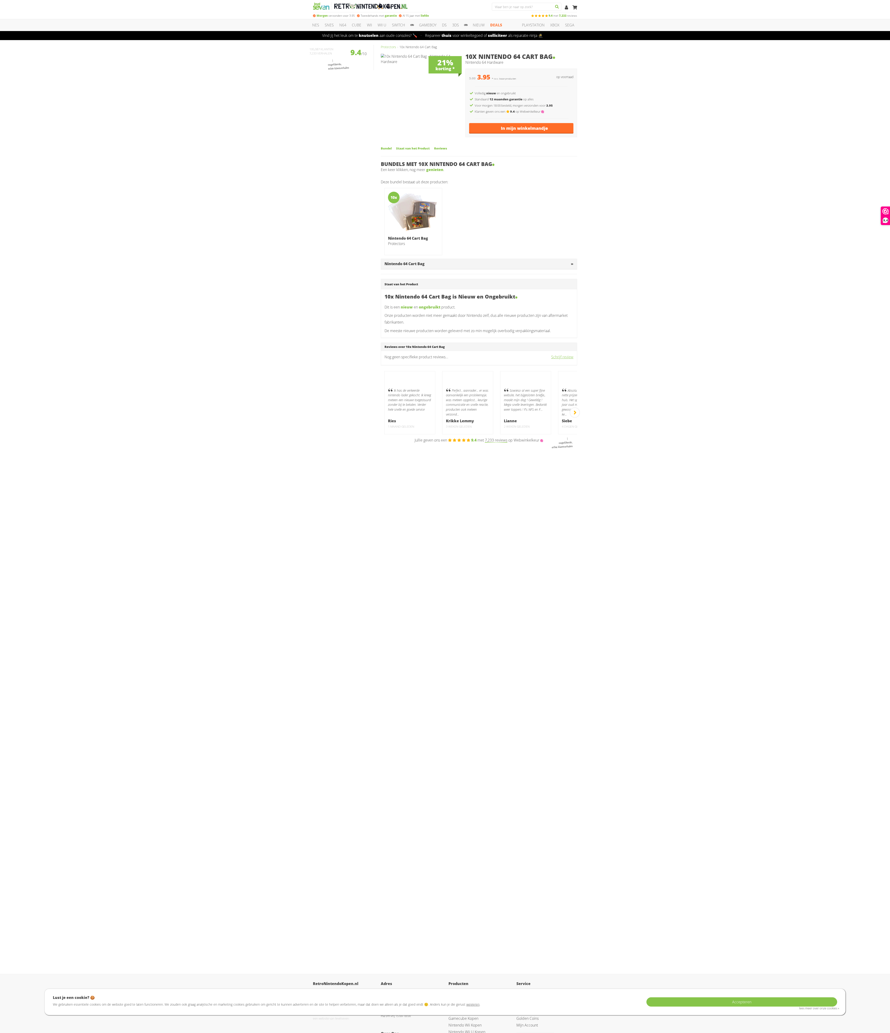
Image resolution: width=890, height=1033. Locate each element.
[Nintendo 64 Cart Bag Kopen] (413, 212)
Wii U (382, 25)
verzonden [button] (336, 16)
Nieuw (479, 25)
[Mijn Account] (567, 7)
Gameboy (427, 25)
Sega (569, 25)
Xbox (554, 25)
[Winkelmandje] (574, 7)
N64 (342, 25)
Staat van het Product (413, 148)
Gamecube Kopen (463, 1018)
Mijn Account (527, 1025)
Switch (398, 25)
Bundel (386, 148)
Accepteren (741, 1001)
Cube (356, 25)
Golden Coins (527, 1018)
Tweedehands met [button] (379, 16)
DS (444, 25)
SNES (329, 25)
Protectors (388, 47)
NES (315, 25)
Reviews (440, 148)
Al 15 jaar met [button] (416, 16)
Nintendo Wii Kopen (465, 1025)
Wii (369, 25)
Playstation (533, 25)
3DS (455, 25)
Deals (496, 25)
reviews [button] (563, 16)
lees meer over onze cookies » (819, 1008)
